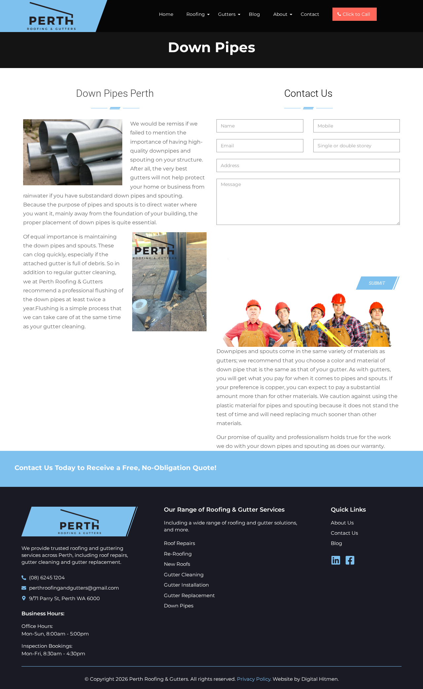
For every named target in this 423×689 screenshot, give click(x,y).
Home (166, 14)
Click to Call (356, 14)
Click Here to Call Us (378, 468)
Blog (254, 14)
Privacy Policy (253, 679)
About (280, 14)
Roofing (195, 14)
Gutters (227, 14)
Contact (310, 14)
